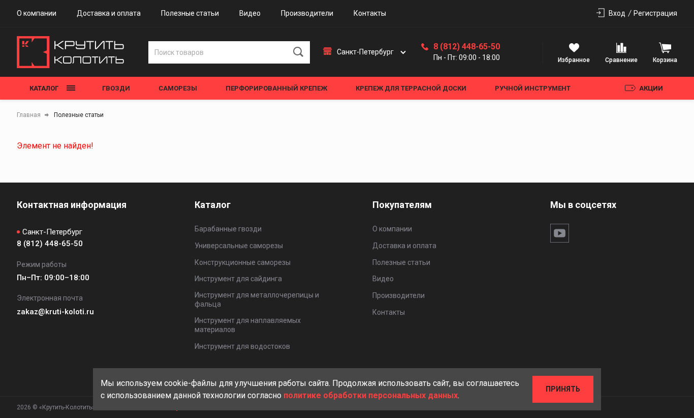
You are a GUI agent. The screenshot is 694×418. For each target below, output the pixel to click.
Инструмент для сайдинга (238, 279)
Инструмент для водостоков (242, 346)
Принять (563, 389)
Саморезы (178, 88)
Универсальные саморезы (239, 246)
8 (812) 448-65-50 (466, 47)
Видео (250, 13)
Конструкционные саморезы (243, 262)
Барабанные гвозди (228, 229)
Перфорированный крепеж (276, 88)
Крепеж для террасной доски (411, 88)
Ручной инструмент (533, 88)
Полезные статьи (190, 13)
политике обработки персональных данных (370, 395)
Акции (651, 88)
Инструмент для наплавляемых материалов (248, 325)
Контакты (370, 13)
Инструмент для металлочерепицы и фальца (257, 299)
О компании (36, 13)
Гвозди (116, 88)
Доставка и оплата (109, 13)
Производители (307, 13)
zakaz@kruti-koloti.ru (55, 311)
